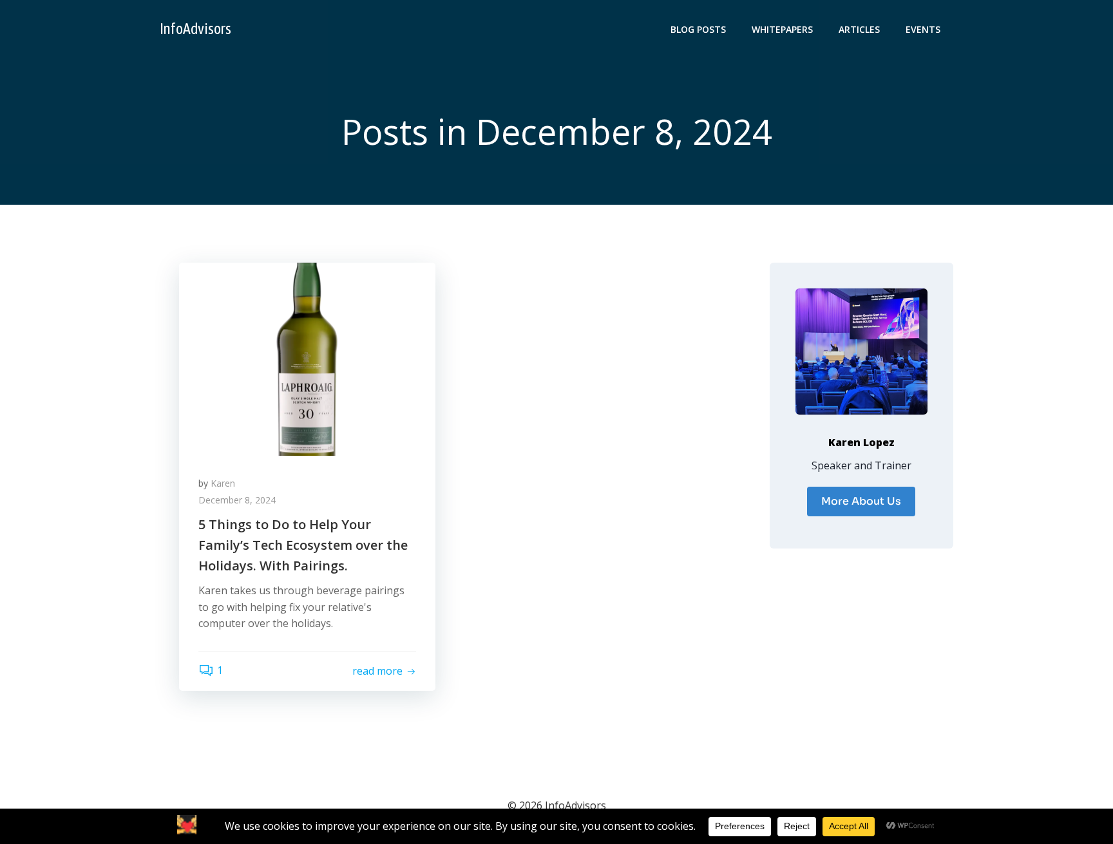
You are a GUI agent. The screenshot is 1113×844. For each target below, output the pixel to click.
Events (923, 29)
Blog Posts (698, 29)
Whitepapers (782, 29)
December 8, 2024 (237, 500)
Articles (859, 29)
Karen (223, 483)
